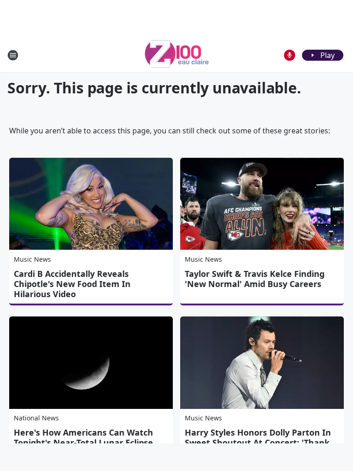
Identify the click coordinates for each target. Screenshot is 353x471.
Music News (32, 259)
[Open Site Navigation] (12, 55)
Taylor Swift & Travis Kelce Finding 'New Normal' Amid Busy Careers (255, 279)
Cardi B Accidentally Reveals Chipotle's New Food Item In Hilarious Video (72, 284)
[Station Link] (177, 55)
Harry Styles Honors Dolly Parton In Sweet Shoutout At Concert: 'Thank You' (258, 442)
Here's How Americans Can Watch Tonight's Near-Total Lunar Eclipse (83, 437)
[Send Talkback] (289, 55)
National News (36, 418)
